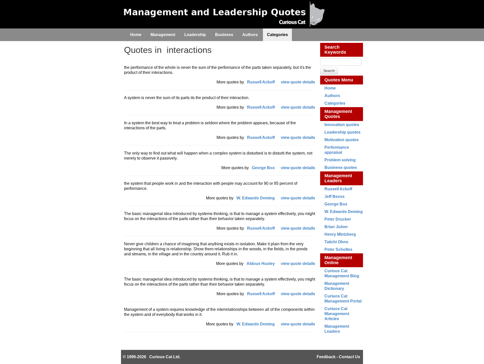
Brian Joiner (336, 227)
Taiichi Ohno (336, 242)
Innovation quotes (341, 125)
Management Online (338, 260)
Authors (332, 96)
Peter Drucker (337, 219)
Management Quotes (338, 114)
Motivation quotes (341, 140)
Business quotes (340, 167)
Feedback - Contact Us (338, 357)
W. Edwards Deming (343, 211)
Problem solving (340, 160)
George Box (335, 204)
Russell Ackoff (338, 189)
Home (330, 88)
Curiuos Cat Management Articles (336, 314)
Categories (334, 103)
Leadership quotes (342, 132)
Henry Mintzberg (340, 234)
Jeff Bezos (334, 196)
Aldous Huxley (261, 263)
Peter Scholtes (338, 249)
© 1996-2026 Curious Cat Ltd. (151, 357)
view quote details (298, 82)
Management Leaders (338, 178)
